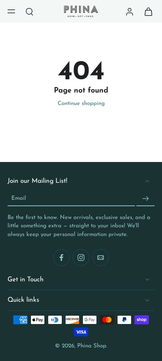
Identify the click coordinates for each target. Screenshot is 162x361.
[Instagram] (81, 257)
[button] (11, 11)
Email (18, 198)
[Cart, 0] (146, 11)
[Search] (29, 11)
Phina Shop (91, 346)
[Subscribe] (145, 198)
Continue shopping (81, 103)
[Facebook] (61, 257)
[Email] (100, 257)
